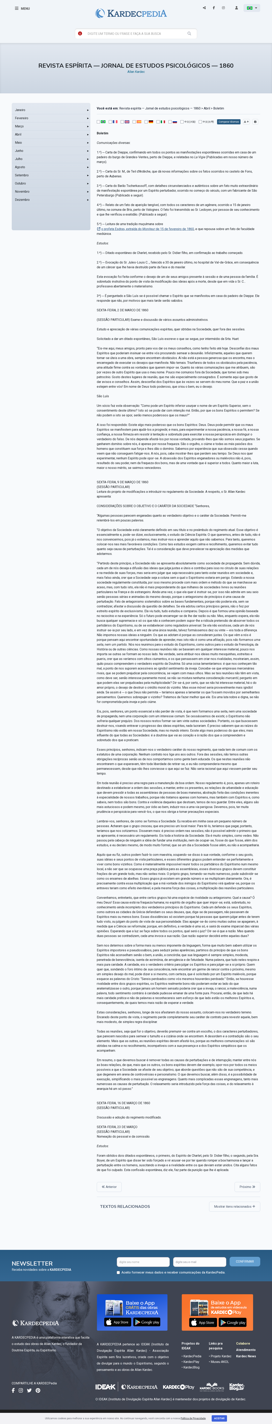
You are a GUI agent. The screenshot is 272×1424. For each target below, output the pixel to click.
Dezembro (22, 200)
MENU (25, 9)
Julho (19, 159)
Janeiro (20, 110)
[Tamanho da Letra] (246, 122)
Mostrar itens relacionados (233, 1206)
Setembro (22, 175)
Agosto (20, 167)
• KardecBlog (191, 1367)
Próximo (246, 1187)
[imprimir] (255, 122)
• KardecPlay (190, 1362)
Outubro (20, 183)
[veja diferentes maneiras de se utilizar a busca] (80, 33)
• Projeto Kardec (220, 1356)
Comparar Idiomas (229, 121)
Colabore (243, 1343)
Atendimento (246, 1350)
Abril (18, 134)
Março (19, 126)
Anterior (111, 1187)
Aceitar (219, 1418)
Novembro (22, 191)
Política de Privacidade (193, 1418)
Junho (19, 151)
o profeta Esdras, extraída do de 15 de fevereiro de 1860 (147, 229)
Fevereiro (21, 118)
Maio (18, 142)
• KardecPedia (191, 1356)
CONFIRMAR (245, 1261)
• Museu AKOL (219, 1362)
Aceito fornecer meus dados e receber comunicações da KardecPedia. (173, 1272)
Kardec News (246, 1356)
